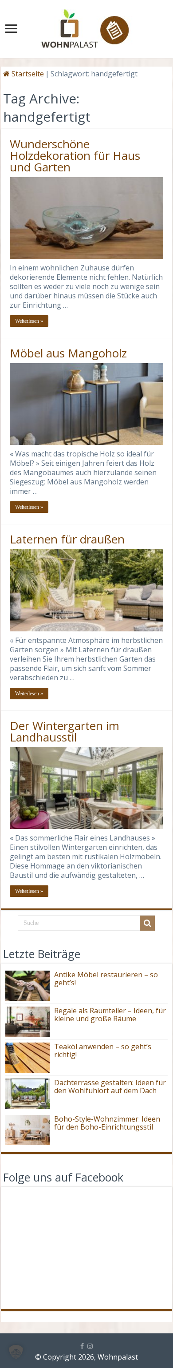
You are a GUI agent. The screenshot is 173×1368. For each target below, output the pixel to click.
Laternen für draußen (67, 539)
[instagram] (90, 1346)
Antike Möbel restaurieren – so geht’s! (106, 978)
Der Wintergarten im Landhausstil (64, 731)
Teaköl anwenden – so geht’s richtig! (102, 1050)
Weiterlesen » (29, 321)
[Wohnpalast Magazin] (86, 26)
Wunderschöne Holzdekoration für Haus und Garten (75, 155)
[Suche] (147, 923)
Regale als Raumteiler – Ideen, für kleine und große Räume (110, 1014)
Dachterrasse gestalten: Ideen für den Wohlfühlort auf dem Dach (110, 1086)
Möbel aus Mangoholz (68, 353)
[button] (16, 1352)
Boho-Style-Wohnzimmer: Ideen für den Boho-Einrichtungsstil (107, 1123)
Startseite (27, 74)
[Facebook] (82, 1346)
